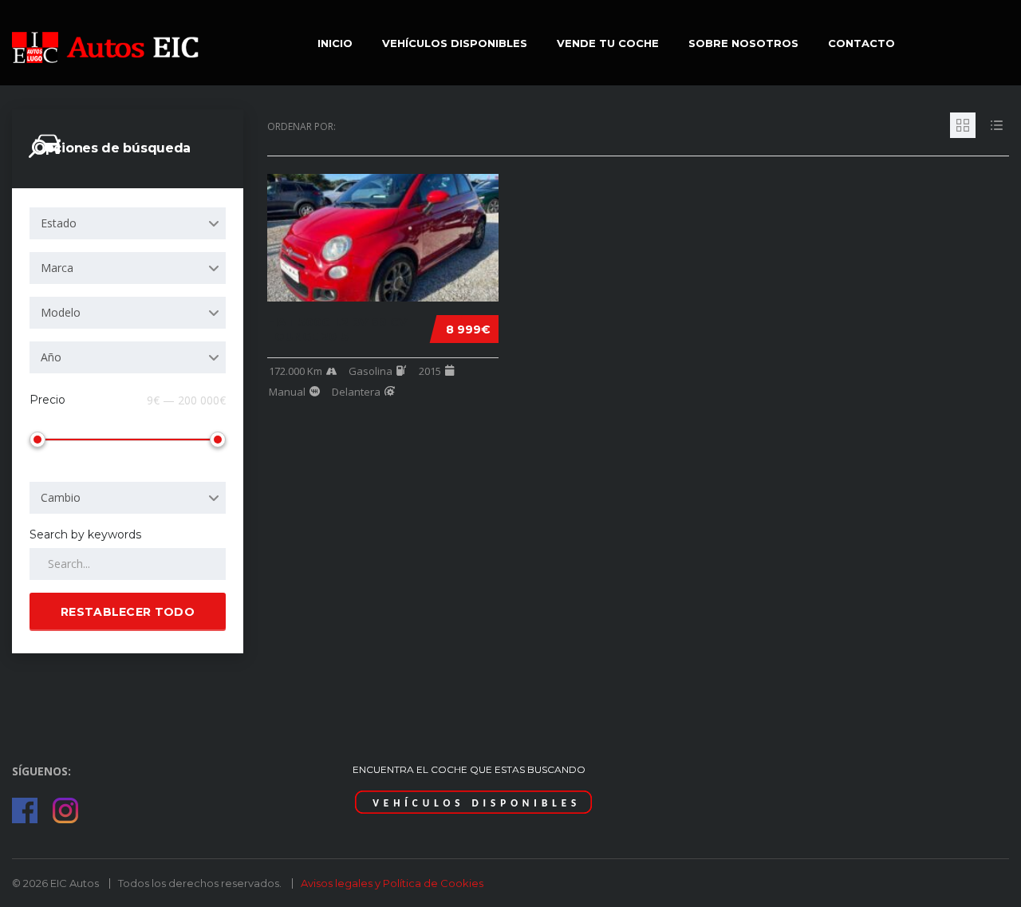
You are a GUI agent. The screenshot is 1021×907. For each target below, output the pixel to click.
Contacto (861, 43)
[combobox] (128, 223)
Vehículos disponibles (454, 43)
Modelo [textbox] (61, 312)
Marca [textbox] (57, 267)
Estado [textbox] (59, 223)
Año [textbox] (51, 357)
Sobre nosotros (743, 43)
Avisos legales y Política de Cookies (392, 883)
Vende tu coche (608, 43)
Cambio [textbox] (61, 497)
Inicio (335, 43)
